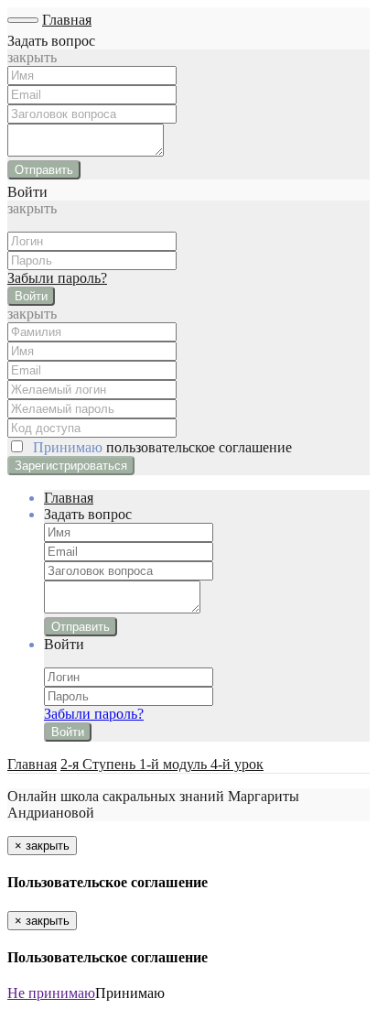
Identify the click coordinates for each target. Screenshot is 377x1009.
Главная (67, 19)
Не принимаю (51, 993)
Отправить (44, 170)
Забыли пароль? (57, 278)
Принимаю (159, 447)
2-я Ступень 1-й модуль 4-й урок (162, 764)
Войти (31, 296)
